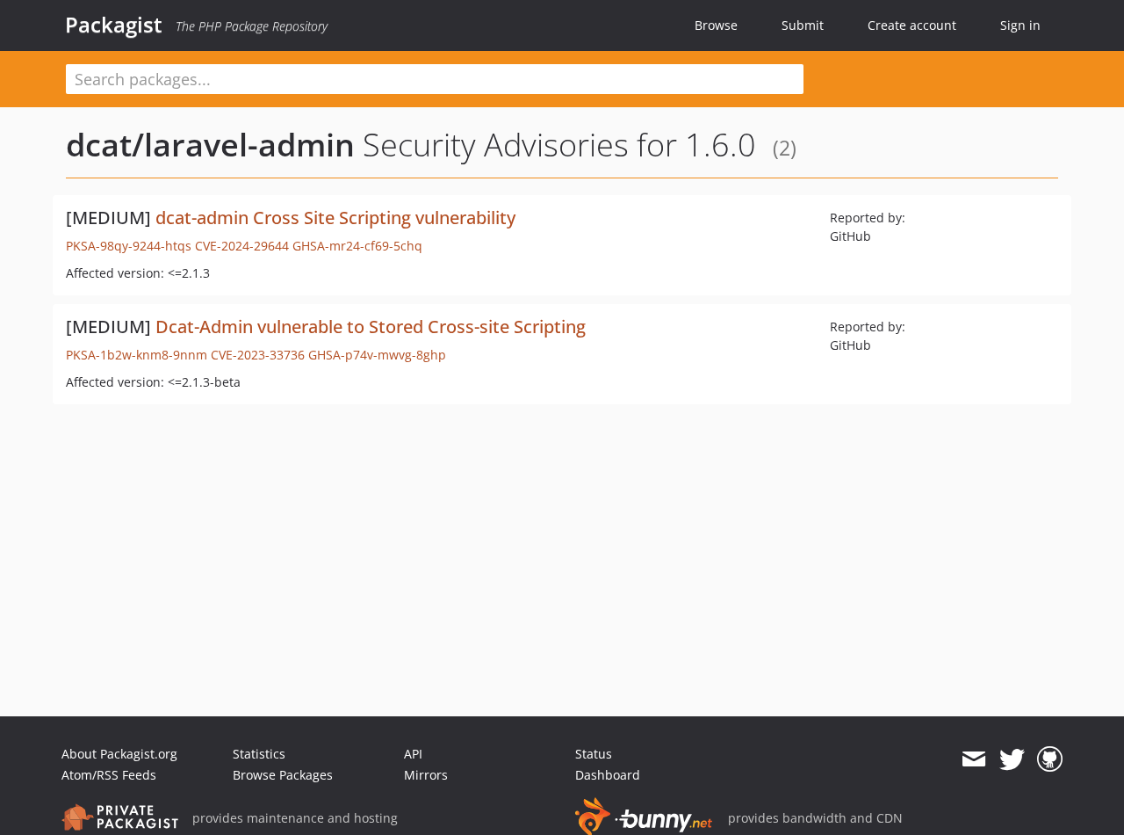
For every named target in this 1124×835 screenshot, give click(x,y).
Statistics (259, 753)
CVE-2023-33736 (258, 354)
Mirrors (426, 774)
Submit (803, 25)
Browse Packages (283, 774)
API (413, 753)
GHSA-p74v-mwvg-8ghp (377, 354)
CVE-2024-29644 (242, 245)
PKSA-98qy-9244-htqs (128, 245)
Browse (716, 25)
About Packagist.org (119, 753)
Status (593, 753)
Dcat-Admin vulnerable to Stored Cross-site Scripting (370, 326)
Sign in (1020, 25)
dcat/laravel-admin (210, 144)
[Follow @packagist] (1012, 759)
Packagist (113, 25)
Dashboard (607, 774)
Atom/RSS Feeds (108, 774)
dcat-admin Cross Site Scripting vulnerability (335, 217)
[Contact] (973, 759)
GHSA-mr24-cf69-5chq (357, 245)
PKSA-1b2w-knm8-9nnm (136, 354)
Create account (912, 25)
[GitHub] (1050, 759)
